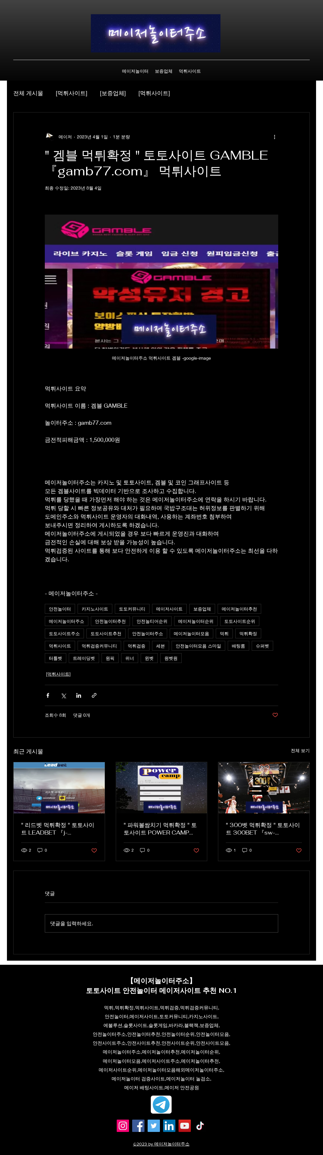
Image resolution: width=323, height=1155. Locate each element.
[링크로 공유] (94, 695)
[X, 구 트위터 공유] (63, 695)
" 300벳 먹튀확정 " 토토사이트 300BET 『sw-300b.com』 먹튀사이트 (263, 828)
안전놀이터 (60, 608)
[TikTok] (200, 1126)
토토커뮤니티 (132, 608)
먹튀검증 (136, 645)
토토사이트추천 (106, 633)
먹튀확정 (248, 633)
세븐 (160, 645)
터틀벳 (55, 658)
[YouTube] (185, 1126)
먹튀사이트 (60, 645)
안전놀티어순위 (152, 621)
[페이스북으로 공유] (48, 695)
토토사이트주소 (64, 633)
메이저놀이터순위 (196, 621)
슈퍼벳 (262, 645)
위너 (129, 658)
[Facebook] (138, 1126)
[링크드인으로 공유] (79, 695)
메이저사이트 (169, 608)
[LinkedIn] (169, 1126)
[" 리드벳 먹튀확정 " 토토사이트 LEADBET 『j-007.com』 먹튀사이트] (59, 787)
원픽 (110, 658)
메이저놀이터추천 (239, 608)
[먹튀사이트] (71, 92)
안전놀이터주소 (147, 633)
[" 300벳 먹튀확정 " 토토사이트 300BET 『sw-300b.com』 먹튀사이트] (263, 787)
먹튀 (224, 633)
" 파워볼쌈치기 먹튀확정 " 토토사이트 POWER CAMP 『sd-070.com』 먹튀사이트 (160, 828)
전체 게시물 (28, 92)
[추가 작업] (274, 136)
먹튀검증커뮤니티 (99, 645)
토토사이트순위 (239, 621)
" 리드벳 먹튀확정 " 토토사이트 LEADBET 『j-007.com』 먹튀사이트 (57, 828)
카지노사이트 (95, 608)
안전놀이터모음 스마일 (198, 645)
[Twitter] (154, 1126)
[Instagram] (123, 1126)
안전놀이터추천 (110, 621)
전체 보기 (300, 750)
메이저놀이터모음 (191, 633)
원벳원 (171, 658)
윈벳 (149, 658)
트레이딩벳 (84, 658)
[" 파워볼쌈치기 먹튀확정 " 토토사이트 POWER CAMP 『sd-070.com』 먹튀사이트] (161, 787)
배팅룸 (238, 645)
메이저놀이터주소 (66, 621)
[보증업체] (113, 92)
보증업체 (202, 608)
